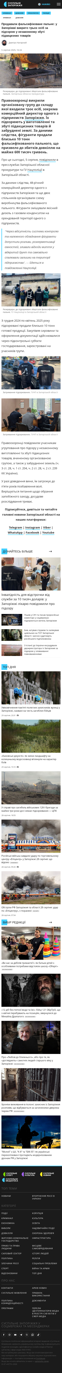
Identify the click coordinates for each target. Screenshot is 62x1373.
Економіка (7, 1223)
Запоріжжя (34, 117)
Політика (7, 1258)
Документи (39, 1300)
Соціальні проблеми (44, 1263)
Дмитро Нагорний (18, 42)
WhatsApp (15, 532)
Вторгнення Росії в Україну (43, 1197)
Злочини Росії (10, 1263)
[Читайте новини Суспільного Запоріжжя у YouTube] (15, 1334)
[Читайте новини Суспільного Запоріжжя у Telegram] (21, 1334)
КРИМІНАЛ (7, 13)
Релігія (36, 1258)
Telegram (15, 527)
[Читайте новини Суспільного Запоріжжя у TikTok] (38, 1334)
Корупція (37, 1213)
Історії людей (40, 1253)
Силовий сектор (11, 1253)
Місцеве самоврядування (42, 1247)
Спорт (5, 1268)
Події (4, 1213)
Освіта (36, 1223)
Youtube (48, 532)
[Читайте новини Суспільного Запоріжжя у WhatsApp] (32, 1334)
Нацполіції (34, 170)
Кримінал (7, 18)
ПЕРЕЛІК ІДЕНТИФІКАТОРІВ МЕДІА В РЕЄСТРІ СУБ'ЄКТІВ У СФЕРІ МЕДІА (45, 1312)
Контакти (7, 1288)
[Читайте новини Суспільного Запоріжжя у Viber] (27, 1334)
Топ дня (37, 1273)
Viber (47, 527)
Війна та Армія (41, 1268)
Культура (37, 1218)
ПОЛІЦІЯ (46, 13)
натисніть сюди (42, 1361)
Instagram (32, 527)
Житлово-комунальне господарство (15, 1239)
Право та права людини (10, 1247)
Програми (7, 1308)
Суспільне (40, 1358)
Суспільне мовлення (14, 1292)
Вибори (6, 1228)
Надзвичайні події (43, 1228)
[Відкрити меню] (59, 4)
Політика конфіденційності (12, 1302)
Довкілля (19, 18)
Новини (6, 1196)
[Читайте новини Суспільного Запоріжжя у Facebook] (3, 1334)
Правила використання (41, 1294)
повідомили (47, 160)
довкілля (19, 13)
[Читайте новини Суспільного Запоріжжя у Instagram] (9, 1334)
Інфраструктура (41, 1238)
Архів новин (39, 1288)
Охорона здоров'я (43, 1233)
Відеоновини (9, 1273)
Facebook (32, 532)
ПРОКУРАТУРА (33, 13)
